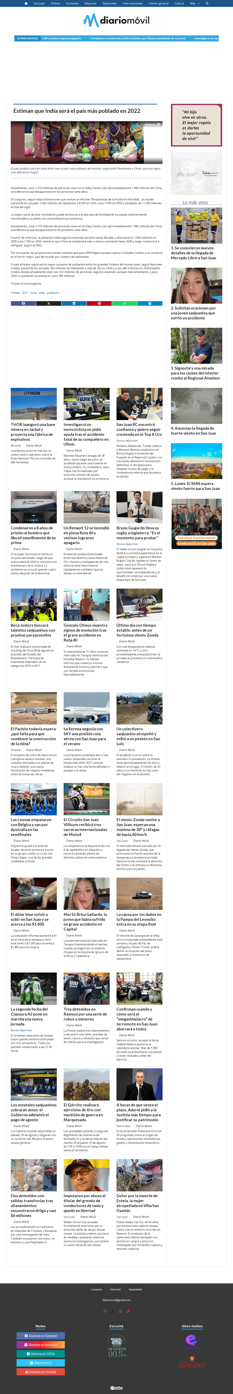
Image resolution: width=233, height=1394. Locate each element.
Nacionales (110, 3)
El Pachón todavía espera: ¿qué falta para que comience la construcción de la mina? (33, 736)
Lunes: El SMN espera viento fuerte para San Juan (195, 486)
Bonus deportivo (127, 440)
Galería (150, 124)
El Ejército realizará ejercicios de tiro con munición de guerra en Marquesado (83, 1112)
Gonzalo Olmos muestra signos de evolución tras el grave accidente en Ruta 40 (85, 632)
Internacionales (133, 3)
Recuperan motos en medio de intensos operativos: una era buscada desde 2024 (29, 1306)
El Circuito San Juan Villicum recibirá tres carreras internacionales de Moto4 (85, 827)
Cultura (179, 3)
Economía (72, 3)
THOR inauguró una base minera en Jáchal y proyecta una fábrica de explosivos (33, 431)
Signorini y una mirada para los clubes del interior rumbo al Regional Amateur (195, 373)
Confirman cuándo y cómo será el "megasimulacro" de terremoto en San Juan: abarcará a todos (137, 1019)
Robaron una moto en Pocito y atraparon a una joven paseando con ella (138, 1304)
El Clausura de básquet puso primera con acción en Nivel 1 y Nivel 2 (85, 1304)
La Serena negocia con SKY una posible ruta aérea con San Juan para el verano (85, 736)
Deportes (90, 3)
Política (55, 3)
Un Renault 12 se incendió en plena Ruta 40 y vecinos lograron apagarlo (86, 535)
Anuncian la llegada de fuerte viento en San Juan (193, 430)
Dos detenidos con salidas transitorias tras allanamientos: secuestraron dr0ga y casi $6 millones (33, 1205)
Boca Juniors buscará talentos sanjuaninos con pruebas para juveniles (33, 630)
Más (192, 3)
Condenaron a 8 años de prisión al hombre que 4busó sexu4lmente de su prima (87, 38)
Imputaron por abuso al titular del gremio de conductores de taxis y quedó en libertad (85, 1203)
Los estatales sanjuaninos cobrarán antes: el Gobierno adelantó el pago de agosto (34, 1112)
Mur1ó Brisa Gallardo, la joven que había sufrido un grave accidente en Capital (85, 921)
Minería (16, 445)
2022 (25, 293)
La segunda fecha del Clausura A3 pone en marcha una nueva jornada (29, 1016)
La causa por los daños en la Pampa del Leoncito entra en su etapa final (138, 919)
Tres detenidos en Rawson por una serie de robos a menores (85, 1014)
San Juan (39, 3)
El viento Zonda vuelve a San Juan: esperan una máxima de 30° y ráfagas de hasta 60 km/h (138, 827)
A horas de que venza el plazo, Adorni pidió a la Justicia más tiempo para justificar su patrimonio (138, 1112)
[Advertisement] (116, 68)
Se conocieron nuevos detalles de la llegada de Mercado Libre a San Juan (193, 252)
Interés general (159, 3)
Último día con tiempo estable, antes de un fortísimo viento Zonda (137, 630)
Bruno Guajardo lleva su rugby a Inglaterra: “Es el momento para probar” (138, 532)
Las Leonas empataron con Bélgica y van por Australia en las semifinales (31, 827)
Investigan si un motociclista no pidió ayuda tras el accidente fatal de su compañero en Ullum (86, 434)
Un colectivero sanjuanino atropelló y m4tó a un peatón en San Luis (138, 736)
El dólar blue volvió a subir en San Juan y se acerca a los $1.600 (30, 919)
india (42, 293)
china (33, 293)
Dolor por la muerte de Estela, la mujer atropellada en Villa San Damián (137, 1203)
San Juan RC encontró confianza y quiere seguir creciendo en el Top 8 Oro (139, 429)
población (53, 293)
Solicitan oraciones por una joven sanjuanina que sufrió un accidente (193, 313)
